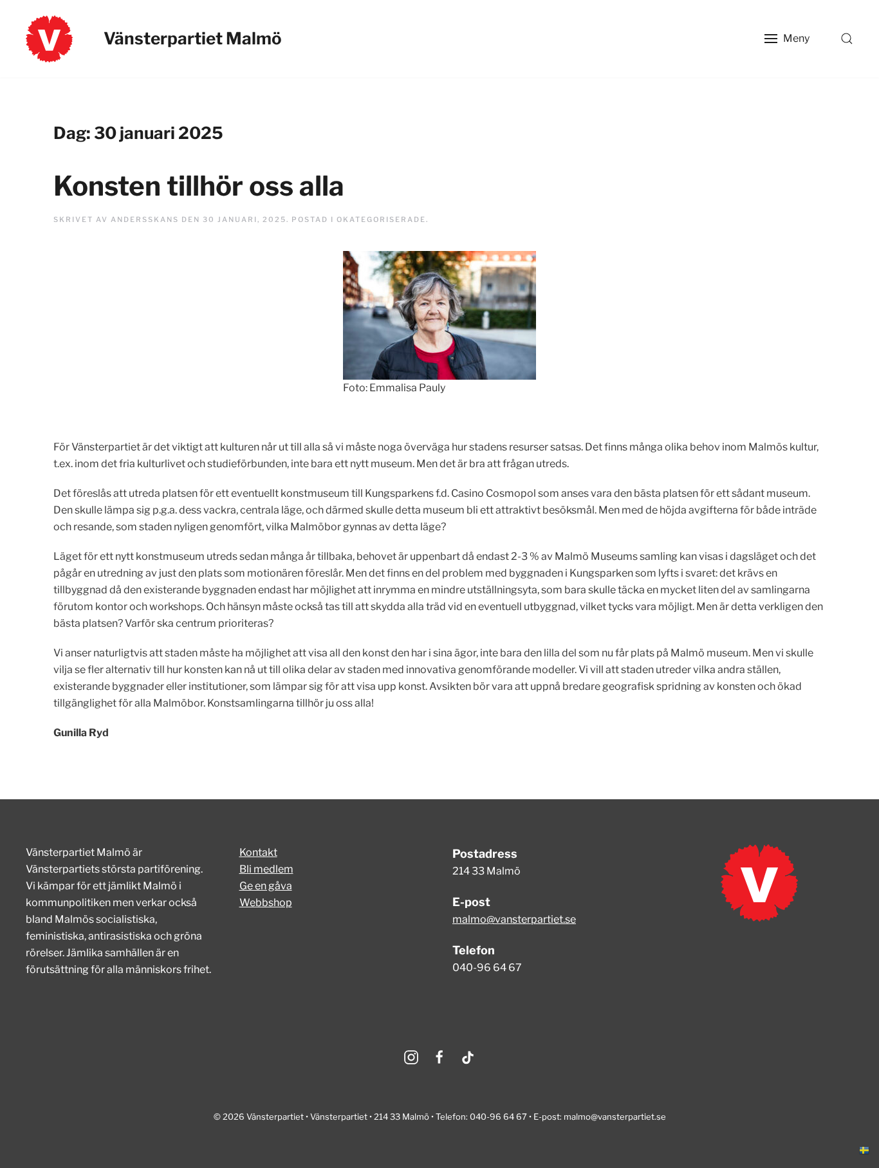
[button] (787, 38)
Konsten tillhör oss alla (198, 185)
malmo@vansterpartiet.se (514, 919)
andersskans (145, 219)
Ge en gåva (265, 886)
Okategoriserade (381, 219)
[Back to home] (49, 38)
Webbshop (265, 902)
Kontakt (258, 852)
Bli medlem (266, 869)
